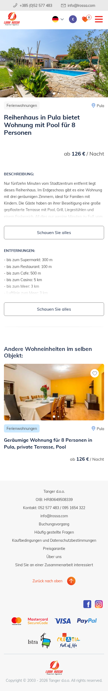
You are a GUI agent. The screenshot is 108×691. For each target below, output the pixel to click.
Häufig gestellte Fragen (54, 532)
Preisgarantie (54, 548)
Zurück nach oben (47, 580)
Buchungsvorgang (54, 523)
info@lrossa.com (81, 5)
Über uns (54, 556)
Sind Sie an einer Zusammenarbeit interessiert (54, 564)
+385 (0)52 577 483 (36, 5)
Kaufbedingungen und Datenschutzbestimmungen (54, 540)
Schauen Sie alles (54, 232)
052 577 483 (48, 507)
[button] (54, 93)
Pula (100, 105)
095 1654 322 (73, 507)
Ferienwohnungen (22, 105)
